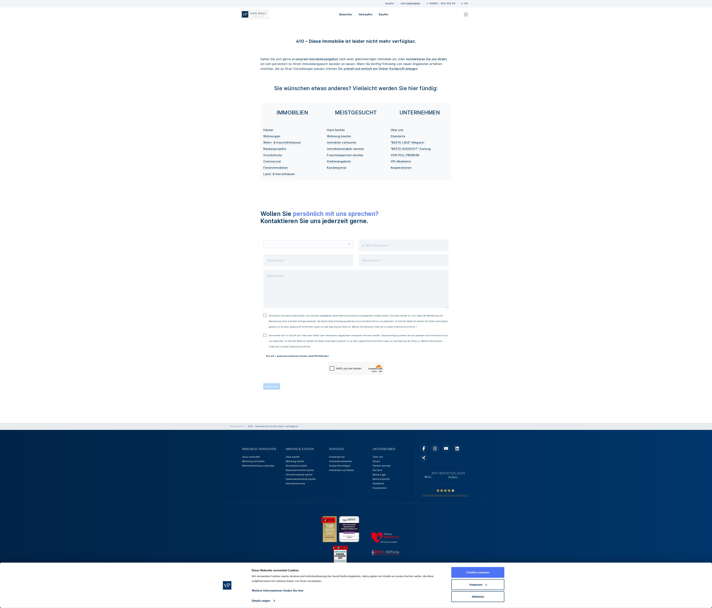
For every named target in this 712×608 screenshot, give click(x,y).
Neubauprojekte (274, 149)
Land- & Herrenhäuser (279, 174)
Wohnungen (271, 136)
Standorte (398, 136)
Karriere (377, 470)
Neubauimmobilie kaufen (300, 470)
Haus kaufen (336, 130)
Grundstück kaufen (296, 465)
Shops (376, 461)
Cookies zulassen (478, 572)
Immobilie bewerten (340, 461)
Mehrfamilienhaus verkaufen (258, 465)
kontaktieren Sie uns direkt (426, 59)
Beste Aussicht (381, 479)
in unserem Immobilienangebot (315, 59)
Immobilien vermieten (341, 470)
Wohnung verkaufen (253, 461)
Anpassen (475, 584)
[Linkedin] (457, 448)
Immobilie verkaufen (341, 142)
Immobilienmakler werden (345, 149)
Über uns (397, 130)
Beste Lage (379, 474)
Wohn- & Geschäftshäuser (282, 142)
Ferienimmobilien (275, 167)
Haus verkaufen (251, 456)
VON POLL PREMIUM (405, 155)
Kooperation (380, 488)
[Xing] (424, 457)
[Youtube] (446, 448)
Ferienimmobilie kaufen (299, 474)
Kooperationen (401, 167)
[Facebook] (424, 448)
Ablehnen (478, 596)
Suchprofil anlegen (340, 465)
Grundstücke (272, 155)
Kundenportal (336, 167)
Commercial (272, 161)
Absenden (271, 386)
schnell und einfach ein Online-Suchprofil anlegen (381, 69)
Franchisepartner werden (345, 155)
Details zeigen (261, 600)
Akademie (378, 483)
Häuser (268, 130)
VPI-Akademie (401, 161)
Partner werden (382, 465)
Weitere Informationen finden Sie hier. (278, 590)
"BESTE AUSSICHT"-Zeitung (411, 149)
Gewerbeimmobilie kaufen (301, 479)
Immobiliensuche (295, 483)
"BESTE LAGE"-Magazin (407, 142)
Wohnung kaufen (339, 136)
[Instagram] (435, 448)
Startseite (237, 426)
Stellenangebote (339, 161)
